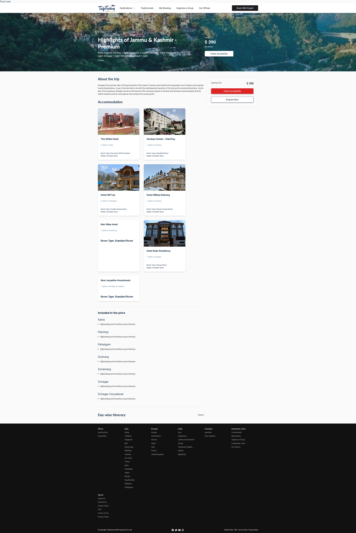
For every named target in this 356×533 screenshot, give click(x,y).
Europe (154, 432)
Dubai (127, 432)
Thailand (128, 436)
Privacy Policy (103, 516)
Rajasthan (182, 454)
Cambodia (129, 469)
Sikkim (180, 450)
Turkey (127, 461)
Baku (127, 465)
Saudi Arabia (129, 480)
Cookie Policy (103, 505)
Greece (154, 439)
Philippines (129, 487)
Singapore (129, 439)
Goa (179, 432)
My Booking (165, 8)
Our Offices (204, 8)
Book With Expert (245, 8)
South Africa (103, 432)
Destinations (126, 8)
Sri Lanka (128, 458)
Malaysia (128, 483)
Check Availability (219, 53)
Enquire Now (232, 99)
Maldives (128, 450)
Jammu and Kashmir (186, 439)
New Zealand (210, 436)
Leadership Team (238, 443)
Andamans (182, 436)
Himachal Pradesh (185, 447)
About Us (101, 498)
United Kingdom (157, 454)
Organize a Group (184, 8)
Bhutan (127, 476)
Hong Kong (129, 447)
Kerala (180, 443)
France (154, 450)
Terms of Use (103, 513)
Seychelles (102, 436)
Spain (153, 443)
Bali (126, 443)
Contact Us (102, 502)
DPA (99, 509)
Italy (153, 447)
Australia (208, 432)
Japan (127, 472)
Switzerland (155, 436)
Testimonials (147, 8)
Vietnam (128, 454)
